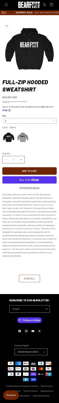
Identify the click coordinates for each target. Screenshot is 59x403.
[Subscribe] (46, 309)
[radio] (8, 137)
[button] (6, 4)
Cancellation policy (41, 396)
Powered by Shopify (29, 386)
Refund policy (47, 386)
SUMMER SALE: (23, 12)
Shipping (5, 101)
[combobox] (30, 121)
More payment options (29, 187)
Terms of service (30, 391)
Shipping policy (47, 391)
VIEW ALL (29, 278)
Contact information (21, 396)
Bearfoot (17, 386)
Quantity (6, 153)
